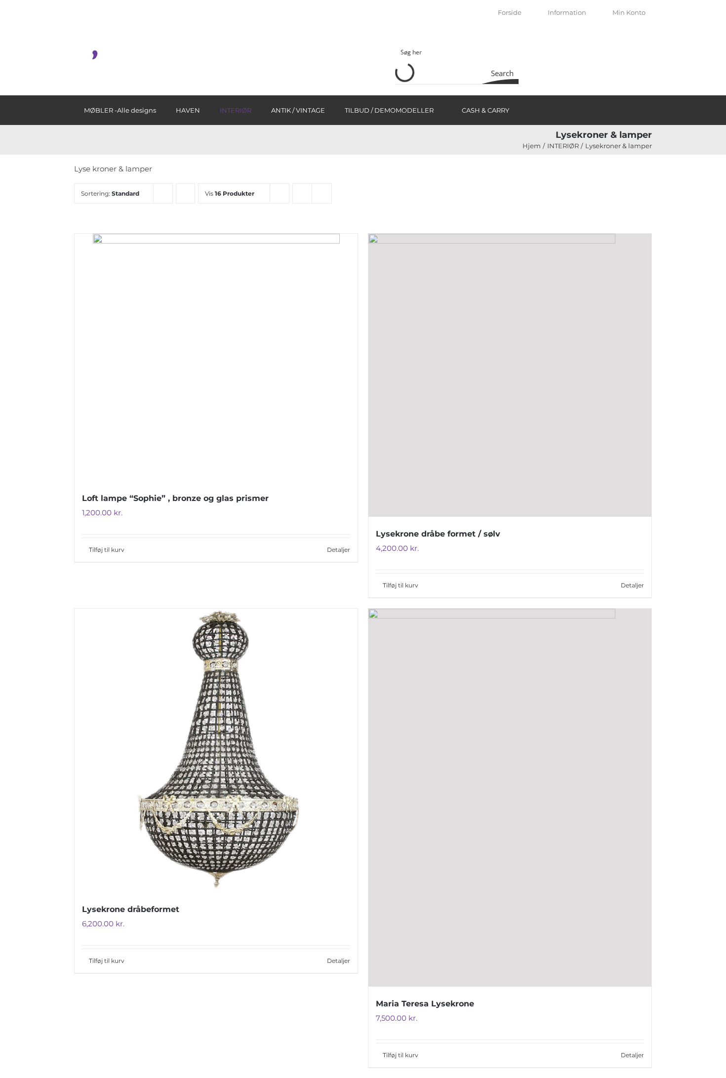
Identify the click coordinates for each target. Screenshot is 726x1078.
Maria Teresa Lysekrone (425, 1003)
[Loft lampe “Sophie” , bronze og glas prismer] (216, 357)
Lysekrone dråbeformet (130, 909)
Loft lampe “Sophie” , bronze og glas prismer (175, 498)
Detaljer (338, 549)
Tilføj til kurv (106, 549)
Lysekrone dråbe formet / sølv (438, 534)
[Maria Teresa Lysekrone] (509, 797)
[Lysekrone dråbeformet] (216, 750)
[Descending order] (185, 193)
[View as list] (321, 193)
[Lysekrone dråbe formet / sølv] (509, 375)
